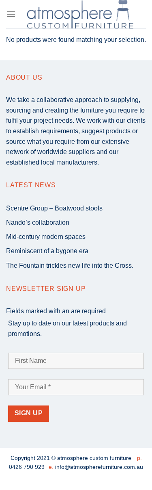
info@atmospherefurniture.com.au (99, 467)
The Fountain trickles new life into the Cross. (69, 265)
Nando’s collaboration (37, 222)
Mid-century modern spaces (46, 236)
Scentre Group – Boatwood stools (54, 208)
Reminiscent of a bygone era (47, 250)
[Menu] (11, 14)
